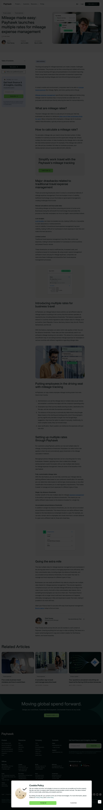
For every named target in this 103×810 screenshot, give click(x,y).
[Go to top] (99, 802)
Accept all (43, 803)
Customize (73, 803)
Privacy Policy (39, 797)
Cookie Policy (50, 797)
